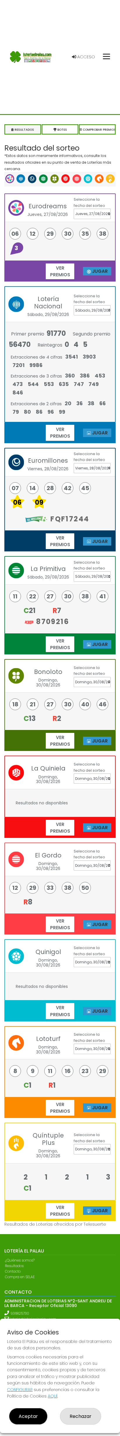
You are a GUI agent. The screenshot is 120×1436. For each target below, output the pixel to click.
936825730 (19, 1313)
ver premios (60, 271)
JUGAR (99, 271)
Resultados (14, 1265)
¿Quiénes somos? (20, 1260)
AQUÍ (52, 1396)
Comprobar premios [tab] (99, 129)
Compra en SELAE (20, 1276)
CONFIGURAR (20, 1390)
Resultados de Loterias (28, 1224)
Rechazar (80, 1416)
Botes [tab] (62, 129)
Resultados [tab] (24, 129)
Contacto (13, 1271)
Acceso (85, 57)
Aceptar (28, 1416)
